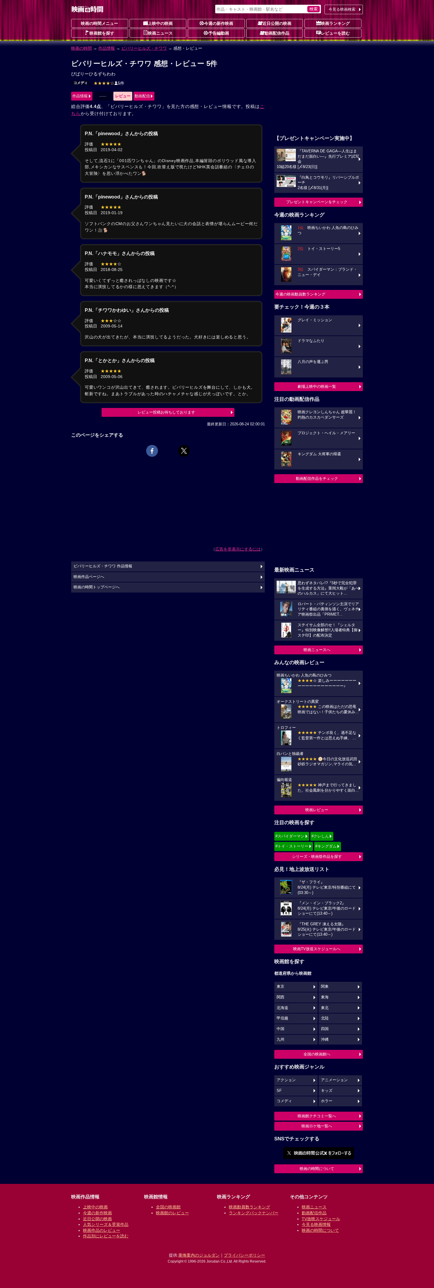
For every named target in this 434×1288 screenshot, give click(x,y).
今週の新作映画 (218, 23)
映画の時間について (317, 1168)
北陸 (325, 1018)
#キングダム (326, 846)
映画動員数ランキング (249, 1207)
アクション (286, 1080)
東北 (325, 1008)
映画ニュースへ (317, 650)
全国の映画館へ (317, 1054)
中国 (280, 1029)
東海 (325, 997)
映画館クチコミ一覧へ (317, 1116)
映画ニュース (160, 33)
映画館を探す (101, 33)
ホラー (326, 1101)
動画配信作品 (277, 33)
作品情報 (106, 48)
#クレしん (320, 836)
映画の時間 (81, 48)
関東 (325, 986)
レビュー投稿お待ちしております (166, 412)
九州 (280, 1039)
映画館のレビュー (172, 1212)
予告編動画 (218, 33)
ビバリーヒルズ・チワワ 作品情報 (103, 566)
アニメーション (334, 1080)
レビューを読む (335, 33)
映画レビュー (316, 810)
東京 (280, 986)
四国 (325, 1029)
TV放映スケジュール (321, 1218)
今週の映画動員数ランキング (300, 294)
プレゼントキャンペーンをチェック (316, 202)
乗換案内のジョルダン (199, 1255)
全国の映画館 (168, 1207)
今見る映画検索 (342, 9)
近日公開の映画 (276, 23)
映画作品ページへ (89, 577)
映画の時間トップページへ (97, 587)
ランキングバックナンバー (253, 1212)
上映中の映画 (160, 23)
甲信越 (282, 1018)
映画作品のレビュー (101, 1230)
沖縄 (325, 1039)
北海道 (282, 1008)
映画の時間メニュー (99, 23)
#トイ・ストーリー (291, 846)
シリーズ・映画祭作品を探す (317, 856)
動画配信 (142, 96)
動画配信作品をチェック (317, 478)
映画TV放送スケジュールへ (316, 949)
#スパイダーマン (289, 836)
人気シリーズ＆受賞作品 (105, 1224)
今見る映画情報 (316, 1224)
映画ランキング (335, 23)
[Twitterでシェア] (184, 451)
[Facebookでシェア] (152, 451)
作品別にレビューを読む (105, 1236)
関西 (280, 997)
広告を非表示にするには (238, 549)
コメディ (81, 83)
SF (279, 1091)
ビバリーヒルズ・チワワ (144, 48)
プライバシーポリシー (244, 1255)
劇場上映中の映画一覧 (317, 386)
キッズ (326, 1091)
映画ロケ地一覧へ (316, 1126)
